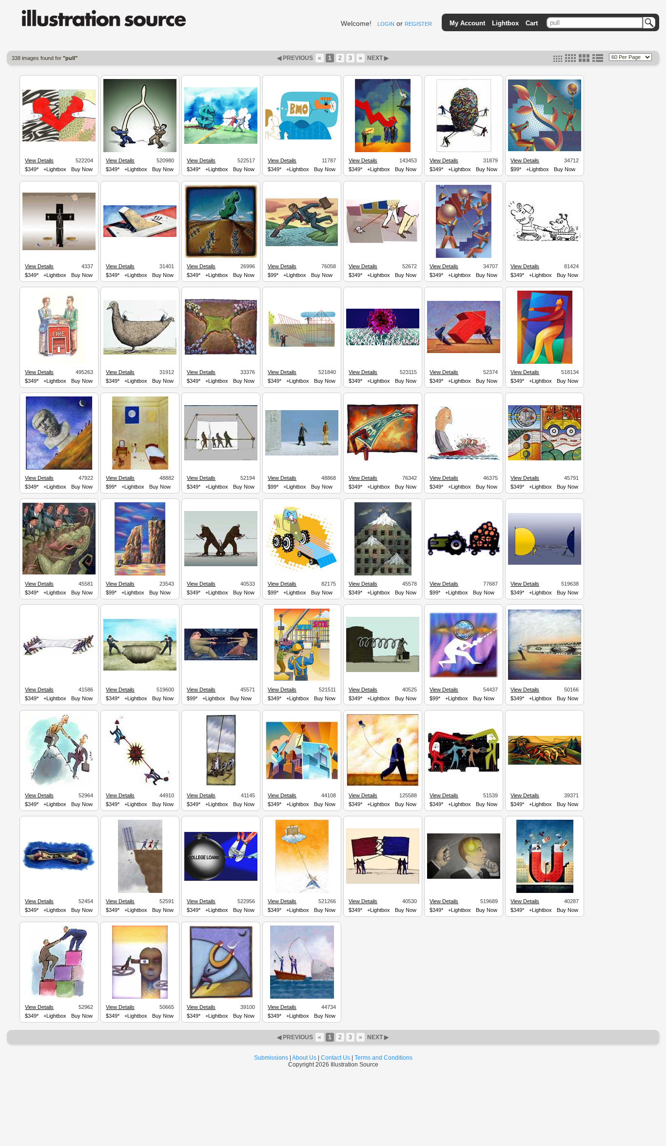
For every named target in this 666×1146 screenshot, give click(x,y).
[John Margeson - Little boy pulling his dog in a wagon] (544, 239)
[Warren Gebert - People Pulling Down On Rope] (221, 785)
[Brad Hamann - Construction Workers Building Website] (302, 679)
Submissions (271, 1057)
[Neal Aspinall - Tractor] (463, 555)
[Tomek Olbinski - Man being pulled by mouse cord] (301, 454)
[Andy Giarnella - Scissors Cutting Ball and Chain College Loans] (220, 879)
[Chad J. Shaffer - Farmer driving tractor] (301, 571)
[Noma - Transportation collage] (544, 458)
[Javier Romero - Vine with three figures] (544, 149)
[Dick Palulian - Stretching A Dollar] (544, 678)
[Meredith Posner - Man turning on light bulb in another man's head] (463, 877)
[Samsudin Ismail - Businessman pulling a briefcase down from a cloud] (302, 891)
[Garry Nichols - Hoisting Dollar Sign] (221, 256)
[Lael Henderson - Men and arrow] (463, 351)
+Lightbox (54, 169)
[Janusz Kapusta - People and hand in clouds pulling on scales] (59, 248)
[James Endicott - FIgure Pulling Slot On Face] (140, 997)
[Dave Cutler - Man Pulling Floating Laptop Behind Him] (382, 785)
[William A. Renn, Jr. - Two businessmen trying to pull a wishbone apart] (139, 150)
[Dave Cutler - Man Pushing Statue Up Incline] (59, 468)
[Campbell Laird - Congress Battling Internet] (140, 785)
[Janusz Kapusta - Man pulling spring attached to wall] (382, 670)
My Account (467, 23)
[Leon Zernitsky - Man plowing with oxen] (544, 763)
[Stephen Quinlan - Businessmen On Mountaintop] (59, 785)
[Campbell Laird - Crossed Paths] (463, 771)
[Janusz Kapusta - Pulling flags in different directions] (382, 882)
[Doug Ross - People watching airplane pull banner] (301, 138)
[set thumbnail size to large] (584, 60)
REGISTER (418, 24)
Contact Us (335, 1057)
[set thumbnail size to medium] (570, 60)
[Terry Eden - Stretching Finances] (59, 870)
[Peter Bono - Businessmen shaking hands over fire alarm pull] (59, 362)
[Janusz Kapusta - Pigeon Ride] (139, 353)
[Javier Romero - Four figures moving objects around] (463, 256)
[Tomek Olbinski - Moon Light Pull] (140, 468)
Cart (532, 23)
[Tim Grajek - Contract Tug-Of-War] (59, 654)
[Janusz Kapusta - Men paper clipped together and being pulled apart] (220, 564)
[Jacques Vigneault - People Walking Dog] (382, 241)
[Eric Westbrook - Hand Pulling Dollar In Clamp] (382, 460)
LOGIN (385, 24)
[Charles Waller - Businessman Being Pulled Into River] (301, 245)
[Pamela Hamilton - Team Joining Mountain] (140, 574)
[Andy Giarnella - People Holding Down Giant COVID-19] (382, 343)
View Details (39, 160)
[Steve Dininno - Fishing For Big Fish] (302, 997)
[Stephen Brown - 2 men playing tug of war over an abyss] (139, 669)
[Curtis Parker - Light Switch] (139, 235)
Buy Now (82, 169)
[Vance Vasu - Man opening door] (544, 362)
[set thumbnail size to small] (557, 60)
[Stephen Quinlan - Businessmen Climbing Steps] (59, 997)
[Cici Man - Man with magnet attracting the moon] (221, 997)
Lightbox (505, 23)
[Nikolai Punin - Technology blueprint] (301, 778)
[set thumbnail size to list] (597, 60)
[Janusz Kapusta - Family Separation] (220, 458)
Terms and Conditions (383, 1057)
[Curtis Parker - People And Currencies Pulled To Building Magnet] (544, 891)
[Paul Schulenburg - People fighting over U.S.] (220, 353)
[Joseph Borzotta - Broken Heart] (59, 140)
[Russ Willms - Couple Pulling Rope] (220, 658)
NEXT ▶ (377, 58)
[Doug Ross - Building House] (301, 350)
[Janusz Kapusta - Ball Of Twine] (463, 150)
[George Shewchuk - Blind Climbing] (463, 676)
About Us (304, 1057)
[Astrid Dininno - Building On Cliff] (140, 891)
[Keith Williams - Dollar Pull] (220, 142)
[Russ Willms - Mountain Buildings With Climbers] (382, 574)
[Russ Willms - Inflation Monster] (59, 573)
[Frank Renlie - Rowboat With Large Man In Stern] (463, 458)
